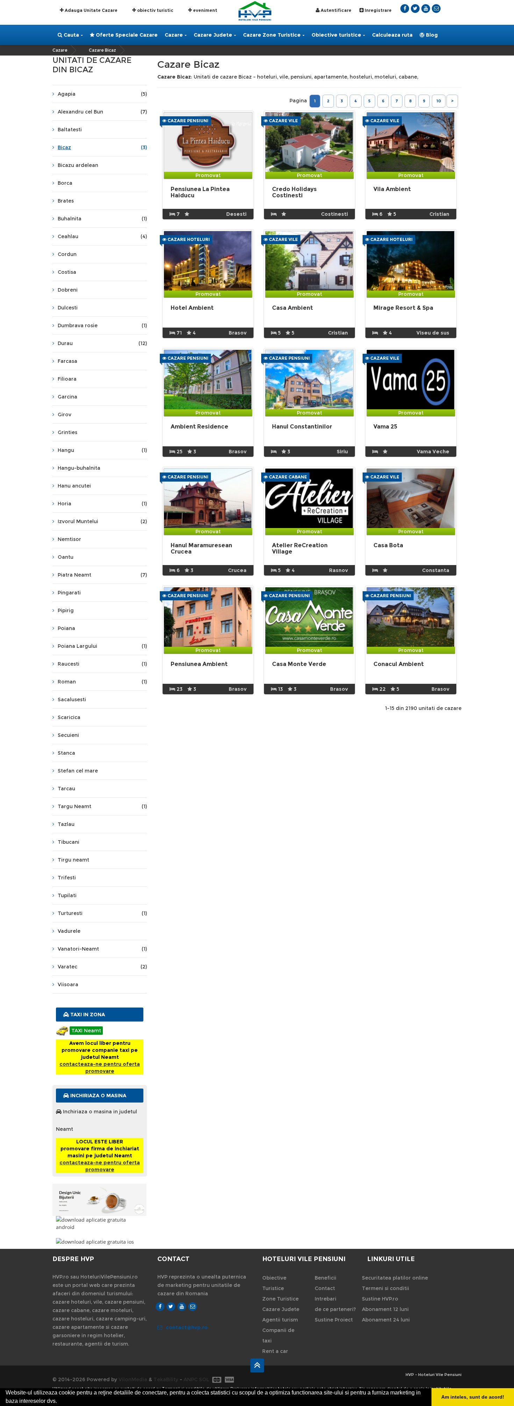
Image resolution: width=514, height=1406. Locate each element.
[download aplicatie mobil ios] (99, 1241)
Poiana (66, 628)
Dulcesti (68, 308)
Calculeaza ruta (392, 35)
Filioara (67, 379)
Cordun (67, 254)
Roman (102, 682)
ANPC (191, 1379)
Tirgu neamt (73, 860)
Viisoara (68, 984)
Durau (102, 343)
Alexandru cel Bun (102, 112)
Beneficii (325, 1278)
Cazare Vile (283, 120)
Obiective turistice (336, 35)
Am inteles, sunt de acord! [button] (472, 1397)
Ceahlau (102, 236)
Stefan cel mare (78, 771)
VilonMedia (133, 1379)
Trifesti (67, 877)
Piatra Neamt (102, 575)
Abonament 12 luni (385, 1309)
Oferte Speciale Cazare (126, 35)
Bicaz (102, 147)
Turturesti (102, 913)
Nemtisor (69, 539)
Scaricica (69, 717)
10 (438, 100)
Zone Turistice (280, 1299)
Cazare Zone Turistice (272, 35)
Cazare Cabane (287, 476)
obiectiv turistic (154, 10)
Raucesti (102, 664)
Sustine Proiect (334, 1320)
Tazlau (66, 824)
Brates (66, 201)
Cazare (174, 35)
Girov (64, 414)
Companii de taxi (278, 1335)
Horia (102, 503)
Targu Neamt (102, 806)
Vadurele (69, 931)
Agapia (102, 94)
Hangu (102, 450)
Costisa (67, 272)
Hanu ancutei (74, 486)
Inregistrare (378, 10)
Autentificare (335, 10)
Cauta (70, 35)
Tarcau (66, 788)
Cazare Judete (213, 35)
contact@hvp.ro (187, 1327)
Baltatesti (70, 129)
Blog (431, 35)
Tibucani (68, 842)
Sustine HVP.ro (380, 1299)
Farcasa (67, 361)
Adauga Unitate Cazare (90, 10)
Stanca (66, 753)
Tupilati (67, 895)
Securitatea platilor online (395, 1278)
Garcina (67, 397)
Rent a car (275, 1351)
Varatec (102, 967)
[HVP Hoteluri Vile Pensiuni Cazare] (254, 10)
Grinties (67, 432)
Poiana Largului (102, 646)
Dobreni (68, 290)
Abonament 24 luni (386, 1320)
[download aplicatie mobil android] (99, 1223)
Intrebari (325, 1299)
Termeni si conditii (385, 1288)
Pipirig (66, 610)
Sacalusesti (72, 699)
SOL (204, 1379)
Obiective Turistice (274, 1283)
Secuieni (68, 735)
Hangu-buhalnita (79, 468)
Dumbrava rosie (102, 325)
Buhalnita (102, 218)
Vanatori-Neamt (102, 949)
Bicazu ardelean (78, 165)
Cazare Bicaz (102, 50)
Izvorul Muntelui (102, 521)
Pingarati (69, 593)
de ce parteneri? (335, 1309)
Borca (65, 183)
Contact (325, 1288)
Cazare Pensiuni (187, 120)
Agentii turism (280, 1320)
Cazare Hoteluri (188, 239)
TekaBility (166, 1379)
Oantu (65, 557)
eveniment (204, 10)
